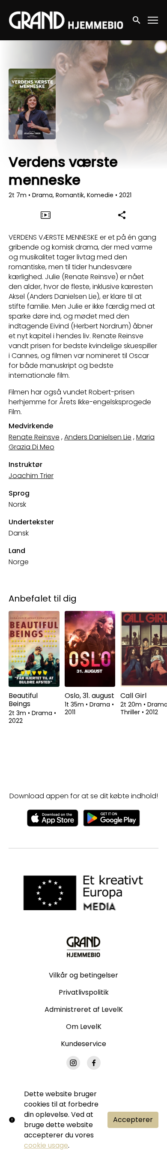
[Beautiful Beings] (34, 649)
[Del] (122, 215)
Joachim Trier (31, 476)
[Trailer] (45, 215)
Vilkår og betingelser (83, 975)
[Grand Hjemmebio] (83, 946)
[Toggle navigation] (153, 20)
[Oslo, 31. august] (90, 649)
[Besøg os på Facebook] (94, 1063)
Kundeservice (83, 1044)
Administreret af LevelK (84, 1009)
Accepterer (133, 1120)
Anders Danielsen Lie (97, 437)
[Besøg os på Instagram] (73, 1063)
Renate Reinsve (34, 437)
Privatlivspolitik (84, 992)
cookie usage (46, 1145)
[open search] (137, 20)
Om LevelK (83, 1027)
